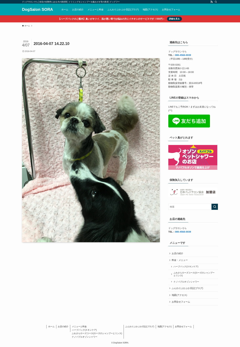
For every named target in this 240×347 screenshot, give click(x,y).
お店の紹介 (177, 253)
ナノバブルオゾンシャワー (186, 282)
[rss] (211, 2)
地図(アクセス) (179, 295)
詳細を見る (174, 18)
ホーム (51, 326)
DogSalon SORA (37, 9)
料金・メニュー (180, 260)
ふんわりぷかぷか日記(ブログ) (187, 288)
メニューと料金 (79, 326)
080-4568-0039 (183, 55)
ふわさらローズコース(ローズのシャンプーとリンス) (194, 274)
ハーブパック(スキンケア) (186, 266)
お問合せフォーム (181, 301)
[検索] (216, 2)
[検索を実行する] (214, 207)
